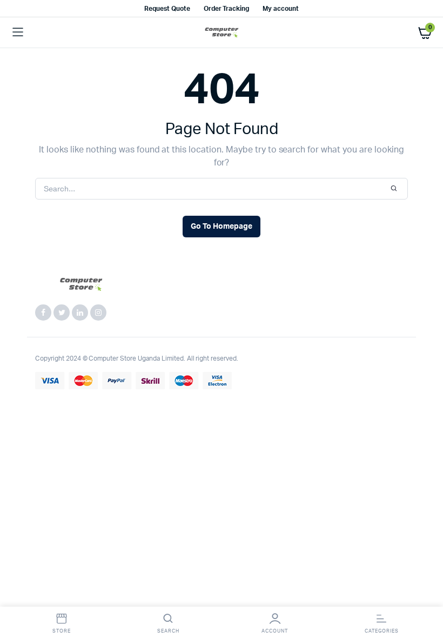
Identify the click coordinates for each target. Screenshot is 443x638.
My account (281, 8)
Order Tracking (227, 8)
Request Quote (167, 8)
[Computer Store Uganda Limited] (221, 32)
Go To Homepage (221, 226)
